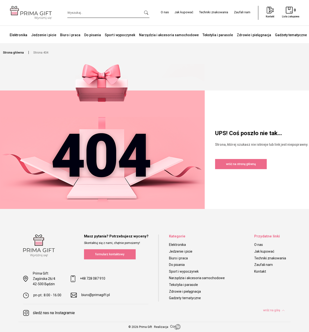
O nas (165, 12)
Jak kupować (184, 12)
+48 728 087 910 (92, 278)
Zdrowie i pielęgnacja (254, 35)
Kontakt (260, 271)
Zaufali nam (242, 12)
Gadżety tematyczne (291, 35)
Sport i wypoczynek (120, 35)
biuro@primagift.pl (95, 295)
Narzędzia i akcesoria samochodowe (169, 35)
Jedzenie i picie (43, 35)
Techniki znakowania (213, 12)
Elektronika (18, 35)
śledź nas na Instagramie (54, 313)
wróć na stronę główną (241, 164)
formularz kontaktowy (109, 254)
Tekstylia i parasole (218, 35)
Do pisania (92, 35)
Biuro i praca (70, 35)
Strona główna (13, 52)
